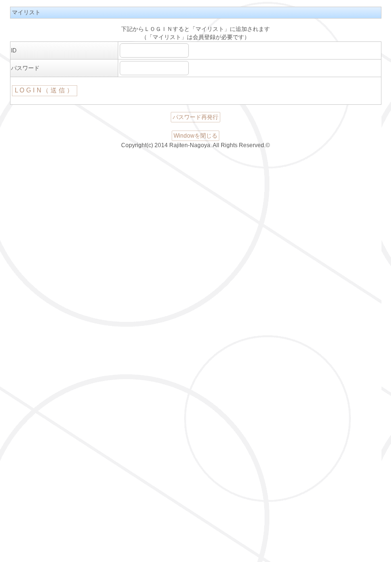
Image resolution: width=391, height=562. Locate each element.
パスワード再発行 (195, 117)
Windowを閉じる (195, 135)
